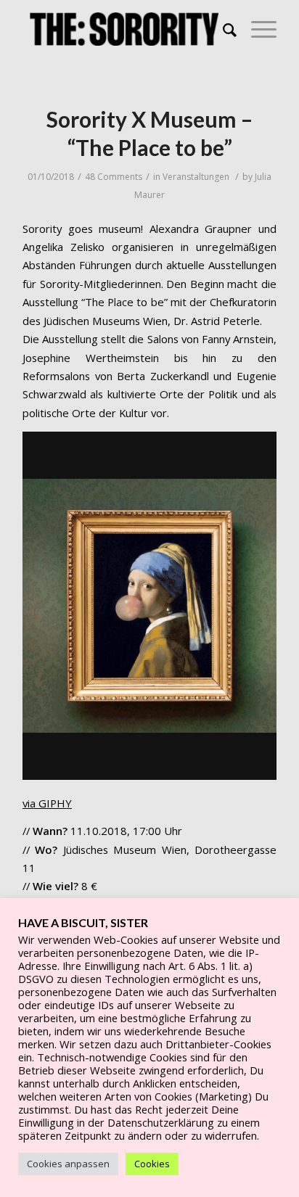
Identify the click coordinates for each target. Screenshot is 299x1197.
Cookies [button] (152, 1163)
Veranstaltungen (196, 176)
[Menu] (257, 29)
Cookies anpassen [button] (68, 1163)
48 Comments (113, 176)
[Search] (222, 29)
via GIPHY (47, 803)
